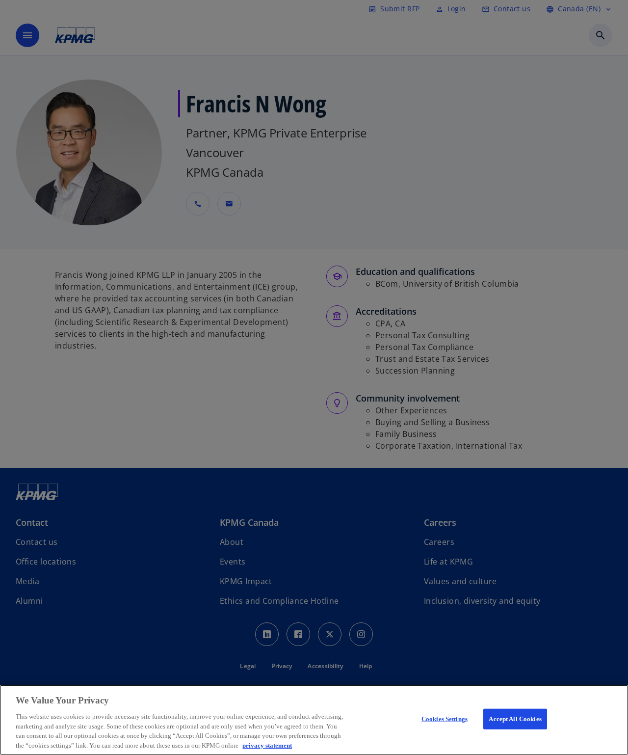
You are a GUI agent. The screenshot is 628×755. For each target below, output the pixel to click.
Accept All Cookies (515, 719)
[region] (314, 720)
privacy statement (267, 745)
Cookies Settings (444, 719)
